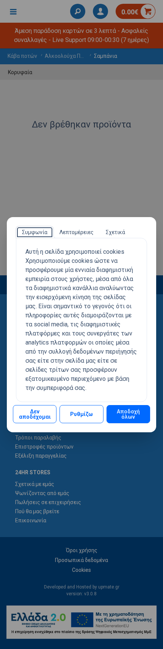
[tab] (34, 232)
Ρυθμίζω (81, 414)
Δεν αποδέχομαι (35, 414)
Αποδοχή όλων (128, 414)
